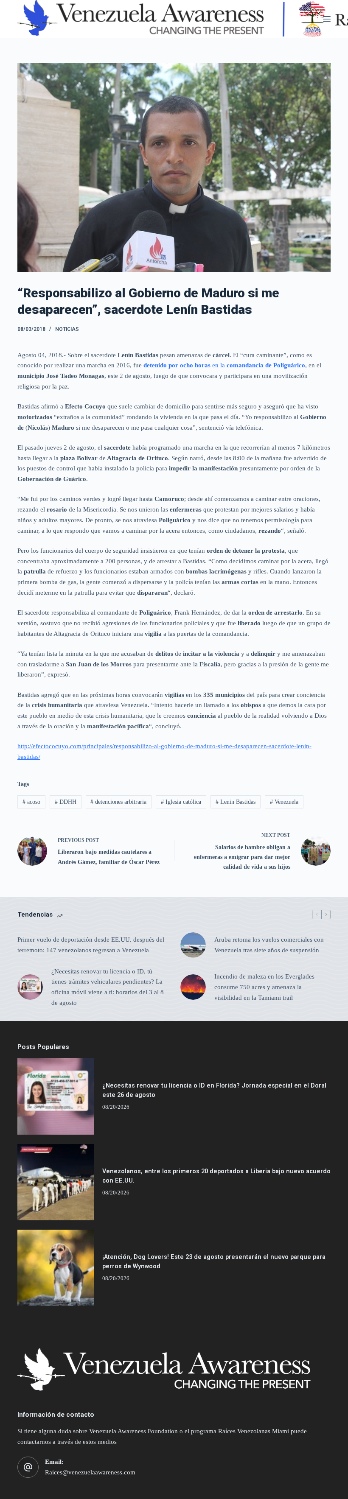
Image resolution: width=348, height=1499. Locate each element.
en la (218, 365)
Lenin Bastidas (235, 802)
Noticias (67, 329)
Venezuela (284, 802)
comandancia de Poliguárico (266, 365)
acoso (31, 802)
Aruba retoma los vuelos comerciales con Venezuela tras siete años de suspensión (269, 945)
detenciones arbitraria (118, 802)
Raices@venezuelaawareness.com (90, 1472)
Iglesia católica (181, 802)
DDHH (65, 802)
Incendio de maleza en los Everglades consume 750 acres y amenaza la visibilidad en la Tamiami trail (264, 987)
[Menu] (327, 19)
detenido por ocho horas (176, 365)
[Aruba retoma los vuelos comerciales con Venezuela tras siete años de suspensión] (193, 945)
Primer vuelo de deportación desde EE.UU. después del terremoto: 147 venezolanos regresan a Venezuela (90, 945)
